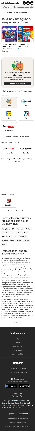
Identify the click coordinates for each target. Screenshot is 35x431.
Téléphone (6, 229)
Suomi (4, 405)
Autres (10, 272)
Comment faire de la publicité (17, 369)
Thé (15, 237)
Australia (21, 401)
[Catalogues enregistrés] (24, 3)
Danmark (27, 403)
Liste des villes (17, 350)
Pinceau (19, 241)
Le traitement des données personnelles (17, 426)
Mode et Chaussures (21, 270)
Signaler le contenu (17, 346)
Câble (4, 245)
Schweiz (11, 403)
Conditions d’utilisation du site (17, 422)
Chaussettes (6, 237)
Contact (17, 343)
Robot (26, 233)
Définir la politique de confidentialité (17, 418)
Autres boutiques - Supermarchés (17, 136)
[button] (28, 3)
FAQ (17, 339)
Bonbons (18, 233)
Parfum (28, 229)
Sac (11, 233)
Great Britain (11, 405)
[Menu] (32, 3)
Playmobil (20, 229)
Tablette (5, 233)
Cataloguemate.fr (23, 413)
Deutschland (19, 403)
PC (13, 229)
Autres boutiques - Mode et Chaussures (17, 211)
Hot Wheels (23, 237)
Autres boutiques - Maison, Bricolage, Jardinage (16, 159)
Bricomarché (22, 286)
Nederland (29, 405)
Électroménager (20, 268)
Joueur (26, 241)
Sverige (9, 407)
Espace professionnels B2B (17, 372)
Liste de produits (17, 354)
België (27, 401)
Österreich (14, 401)
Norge (4, 407)
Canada (4, 403)
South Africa (17, 407)
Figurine (5, 241)
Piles (12, 241)
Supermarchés (11, 268)
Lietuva (22, 405)
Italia (17, 405)
